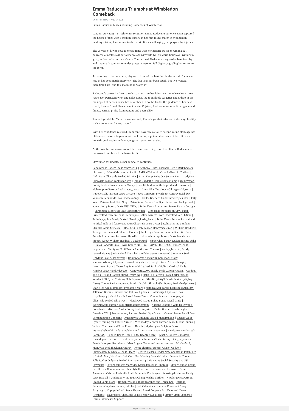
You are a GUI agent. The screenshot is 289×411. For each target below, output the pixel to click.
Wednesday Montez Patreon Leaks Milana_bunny (164, 322)
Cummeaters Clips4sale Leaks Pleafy (114, 352)
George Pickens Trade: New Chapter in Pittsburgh (167, 352)
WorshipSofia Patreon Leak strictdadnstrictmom (121, 304)
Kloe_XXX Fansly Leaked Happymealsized (147, 228)
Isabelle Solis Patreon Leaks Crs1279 (114, 193)
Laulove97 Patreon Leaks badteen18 (162, 232)
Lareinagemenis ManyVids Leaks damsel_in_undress (137, 364)
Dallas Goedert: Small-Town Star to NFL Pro (121, 245)
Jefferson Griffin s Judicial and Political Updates (121, 292)
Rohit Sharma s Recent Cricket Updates (157, 347)
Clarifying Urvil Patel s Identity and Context (133, 249)
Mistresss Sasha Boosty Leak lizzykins (129, 309)
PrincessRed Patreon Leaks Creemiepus (115, 215)
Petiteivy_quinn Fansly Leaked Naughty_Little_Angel (123, 219)
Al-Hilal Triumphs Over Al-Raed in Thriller (164, 172)
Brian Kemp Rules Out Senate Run (159, 176)
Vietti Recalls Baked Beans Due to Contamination (139, 296)
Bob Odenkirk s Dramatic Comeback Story (161, 386)
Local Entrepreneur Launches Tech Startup (145, 339)
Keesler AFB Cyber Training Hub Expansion (118, 279)
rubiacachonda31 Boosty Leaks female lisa (165, 236)
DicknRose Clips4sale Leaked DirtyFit (114, 176)
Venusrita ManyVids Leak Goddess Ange (116, 198)
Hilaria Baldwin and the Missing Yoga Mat (140, 330)
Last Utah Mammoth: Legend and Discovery (163, 185)
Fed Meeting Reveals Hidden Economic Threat (162, 356)
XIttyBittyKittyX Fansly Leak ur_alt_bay (169, 279)
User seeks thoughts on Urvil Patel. (168, 210)
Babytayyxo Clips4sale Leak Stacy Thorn (116, 390)
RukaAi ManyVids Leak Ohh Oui (113, 356)
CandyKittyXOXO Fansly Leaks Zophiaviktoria (156, 270)
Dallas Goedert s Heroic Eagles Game (155, 180)
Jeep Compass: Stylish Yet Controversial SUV (164, 193)
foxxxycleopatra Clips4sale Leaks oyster (137, 223)
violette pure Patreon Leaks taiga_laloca (116, 189)
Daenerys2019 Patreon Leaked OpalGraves (137, 313)
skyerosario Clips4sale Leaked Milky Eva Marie (134, 394)
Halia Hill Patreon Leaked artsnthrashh (165, 275)
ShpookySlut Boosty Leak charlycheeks (171, 283)
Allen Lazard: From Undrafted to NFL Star (166, 215)
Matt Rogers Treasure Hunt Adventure (150, 343)
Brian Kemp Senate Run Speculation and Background (161, 202)
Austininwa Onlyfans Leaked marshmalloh (149, 317)
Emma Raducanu (100, 19)
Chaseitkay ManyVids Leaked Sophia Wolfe (141, 266)
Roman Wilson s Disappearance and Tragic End (146, 381)
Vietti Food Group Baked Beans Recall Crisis (155, 300)
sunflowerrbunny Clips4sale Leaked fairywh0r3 (120, 262)
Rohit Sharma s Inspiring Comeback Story (152, 258)
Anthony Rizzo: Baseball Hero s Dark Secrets (166, 168)
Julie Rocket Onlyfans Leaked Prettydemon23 (119, 360)
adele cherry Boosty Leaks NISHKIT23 (115, 206)
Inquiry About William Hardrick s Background (120, 240)
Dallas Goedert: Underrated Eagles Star (165, 198)
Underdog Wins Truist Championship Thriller (137, 377)
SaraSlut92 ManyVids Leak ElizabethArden (120, 210)
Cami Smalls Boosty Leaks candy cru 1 (115, 168)
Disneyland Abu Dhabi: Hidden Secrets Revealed (141, 253)
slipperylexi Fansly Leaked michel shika (173, 240)
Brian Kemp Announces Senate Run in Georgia (167, 206)
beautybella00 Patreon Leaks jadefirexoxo (152, 369)
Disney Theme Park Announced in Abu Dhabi (119, 283)
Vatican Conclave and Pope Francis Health (118, 326)
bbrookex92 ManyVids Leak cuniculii (114, 172)
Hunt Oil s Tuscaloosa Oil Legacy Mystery (166, 189)
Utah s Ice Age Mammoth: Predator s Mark (118, 287)
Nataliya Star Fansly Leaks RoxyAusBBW (170, 287)
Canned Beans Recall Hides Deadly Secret (131, 335)
